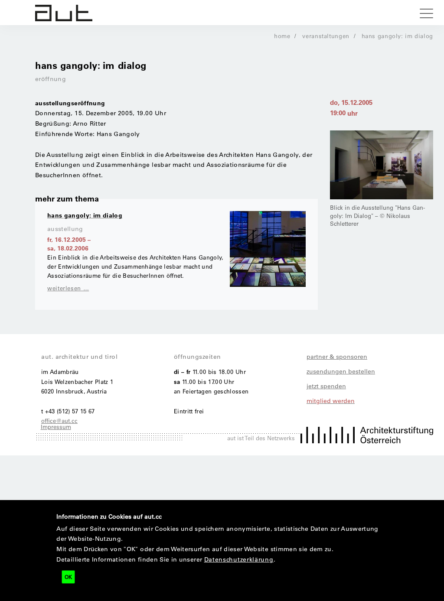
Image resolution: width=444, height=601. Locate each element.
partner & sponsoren (337, 357)
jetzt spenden (326, 386)
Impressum (56, 426)
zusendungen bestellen (341, 371)
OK (68, 576)
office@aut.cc (59, 420)
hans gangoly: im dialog (398, 35)
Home (282, 35)
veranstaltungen (325, 35)
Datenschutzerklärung (239, 559)
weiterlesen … (68, 288)
